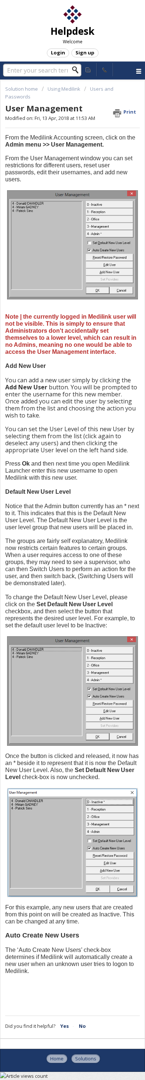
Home (57, 1058)
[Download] (59, 548)
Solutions (85, 1058)
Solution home (22, 88)
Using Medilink (64, 88)
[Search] (77, 70)
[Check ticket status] (88, 69)
